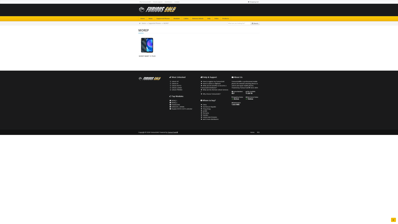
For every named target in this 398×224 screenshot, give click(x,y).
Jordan (204, 111)
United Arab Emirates (209, 117)
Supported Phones (163, 18)
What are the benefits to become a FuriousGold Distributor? (213, 87)
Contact (177, 2)
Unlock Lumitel (176, 88)
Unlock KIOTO (176, 86)
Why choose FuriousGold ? (211, 94)
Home (142, 18)
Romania (205, 113)
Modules (177, 18)
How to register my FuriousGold (213, 81)
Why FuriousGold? (145, 2)
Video (216, 18)
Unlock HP (175, 81)
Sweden (205, 115)
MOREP (166, 23)
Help (209, 18)
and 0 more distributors (210, 119)
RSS (258, 132)
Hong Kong (206, 109)
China (204, 105)
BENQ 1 (174, 101)
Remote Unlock (197, 18)
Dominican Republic (209, 107)
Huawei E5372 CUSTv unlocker (181, 109)
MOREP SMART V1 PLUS (147, 56)
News (150, 18)
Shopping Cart (254, 2)
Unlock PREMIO (176, 90)
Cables (186, 18)
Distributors (168, 2)
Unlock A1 (174, 84)
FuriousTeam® (173, 132)
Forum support (157, 2)
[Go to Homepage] (157, 10)
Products (225, 18)
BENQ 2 (174, 103)
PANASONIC (175, 105)
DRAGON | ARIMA (177, 107)
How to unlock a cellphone (211, 84)
